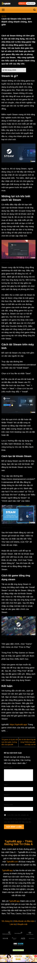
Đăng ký (22, 3)
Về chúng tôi (7, 921)
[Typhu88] (8, 3)
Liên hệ (13, 924)
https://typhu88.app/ (18, 724)
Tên (6, 785)
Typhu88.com (12, 861)
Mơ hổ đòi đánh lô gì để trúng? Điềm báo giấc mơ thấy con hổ (27, 742)
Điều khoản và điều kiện (24, 921)
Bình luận (8, 767)
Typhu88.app (7, 870)
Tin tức (3, 16)
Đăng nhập (30, 3)
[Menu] (3, 10)
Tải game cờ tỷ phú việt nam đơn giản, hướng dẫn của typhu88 (9, 742)
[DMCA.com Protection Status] (18, 950)
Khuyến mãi (22, 924)
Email (7, 795)
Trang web (8, 805)
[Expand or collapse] (24, 70)
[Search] (34, 10)
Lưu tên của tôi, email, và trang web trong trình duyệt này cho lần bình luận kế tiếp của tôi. (17, 818)
